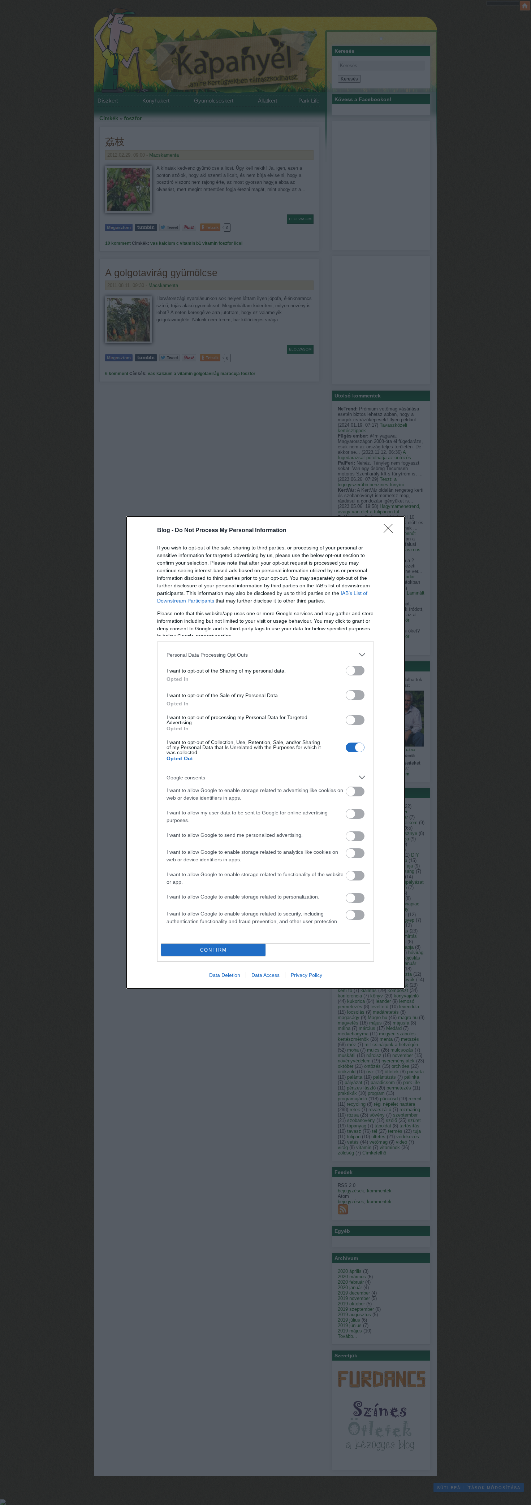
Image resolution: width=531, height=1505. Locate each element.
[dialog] (265, 752)
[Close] (390, 531)
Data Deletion (224, 975)
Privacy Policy (306, 975)
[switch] (355, 670)
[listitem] (265, 654)
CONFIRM (213, 950)
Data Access (265, 975)
